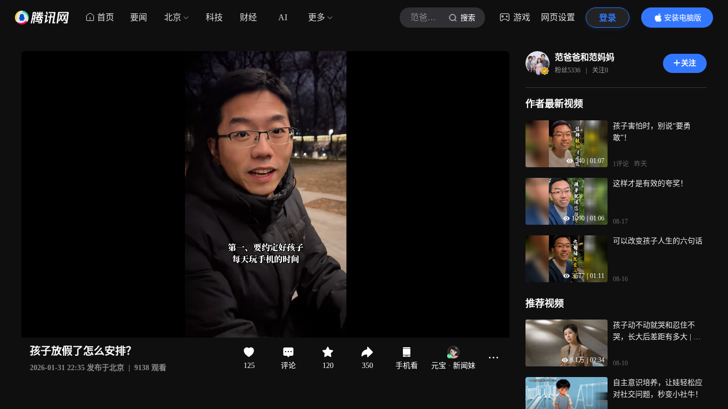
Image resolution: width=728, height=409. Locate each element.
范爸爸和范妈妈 (584, 57)
